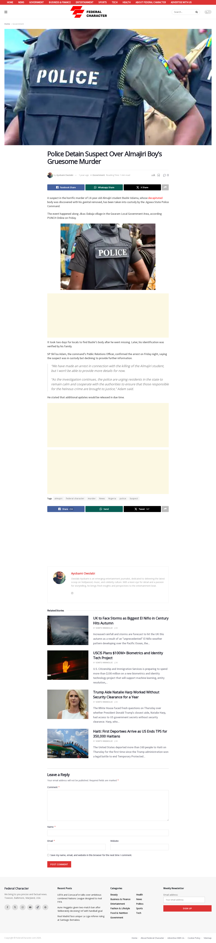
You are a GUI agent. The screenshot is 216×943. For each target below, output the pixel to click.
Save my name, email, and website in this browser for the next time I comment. (91, 855)
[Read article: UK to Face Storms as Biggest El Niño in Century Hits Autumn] (67, 630)
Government (36, 2)
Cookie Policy (194, 938)
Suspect (134, 498)
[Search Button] (197, 12)
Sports (103, 2)
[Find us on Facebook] (7, 907)
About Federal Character (151, 2)
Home (10, 2)
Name (51, 826)
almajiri (58, 498)
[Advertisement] (108, 315)
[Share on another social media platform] (165, 187)
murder (92, 498)
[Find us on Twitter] (15, 907)
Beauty (114, 894)
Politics (139, 903)
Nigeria (112, 498)
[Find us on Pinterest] (45, 907)
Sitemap (208, 938)
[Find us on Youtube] (30, 907)
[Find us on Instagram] (23, 907)
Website (114, 840)
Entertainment (84, 2)
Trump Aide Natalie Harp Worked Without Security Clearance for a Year (126, 694)
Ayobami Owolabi (64, 175)
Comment (53, 787)
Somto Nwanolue (104, 628)
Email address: (170, 894)
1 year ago (84, 175)
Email (51, 840)
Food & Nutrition (119, 912)
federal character (75, 498)
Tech (114, 2)
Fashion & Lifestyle (120, 908)
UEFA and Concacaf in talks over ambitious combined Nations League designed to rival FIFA (79, 898)
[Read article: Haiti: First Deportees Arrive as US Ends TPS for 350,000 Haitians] (67, 743)
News (21, 2)
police (123, 498)
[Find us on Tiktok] (38, 907)
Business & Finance (60, 2)
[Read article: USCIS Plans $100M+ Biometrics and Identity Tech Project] (67, 665)
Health (127, 2)
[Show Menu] (5, 12)
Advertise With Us (181, 2)
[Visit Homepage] (89, 12)
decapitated (155, 198)
